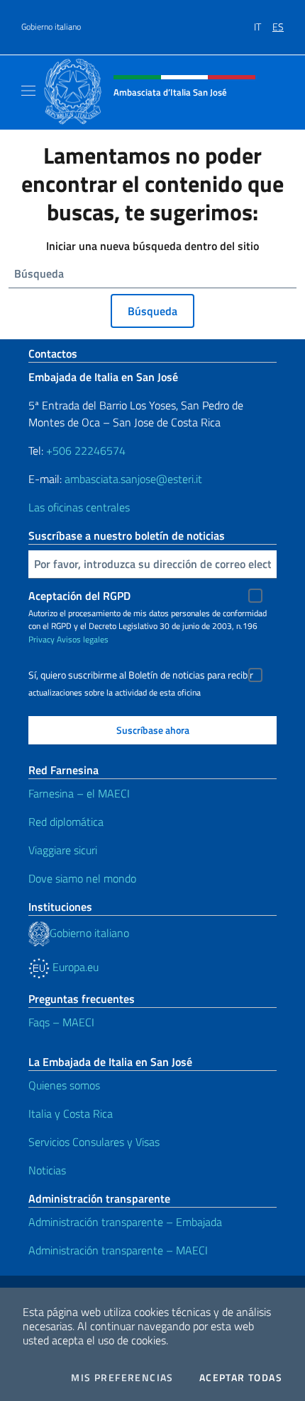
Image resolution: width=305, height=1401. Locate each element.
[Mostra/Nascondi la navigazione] (28, 90)
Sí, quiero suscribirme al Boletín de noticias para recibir (140, 675)
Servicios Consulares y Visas (94, 1141)
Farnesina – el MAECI (79, 793)
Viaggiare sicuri (62, 849)
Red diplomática (66, 821)
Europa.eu (74, 966)
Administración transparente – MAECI (118, 1250)
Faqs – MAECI (61, 1022)
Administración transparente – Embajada (125, 1221)
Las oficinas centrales (79, 507)
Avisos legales (83, 639)
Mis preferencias (122, 1378)
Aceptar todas (240, 1378)
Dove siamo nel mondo (82, 878)
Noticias (47, 1170)
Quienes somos (64, 1085)
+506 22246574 (86, 450)
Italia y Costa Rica (70, 1113)
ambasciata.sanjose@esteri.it (133, 478)
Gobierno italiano (51, 27)
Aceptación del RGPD (79, 595)
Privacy (41, 639)
